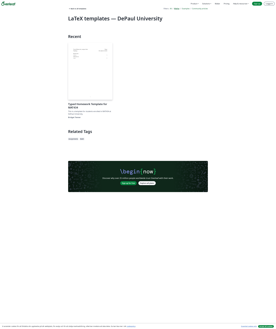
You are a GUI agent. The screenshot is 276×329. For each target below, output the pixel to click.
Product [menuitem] (194, 3)
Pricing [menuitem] (226, 3)
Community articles (200, 8)
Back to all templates (77, 9)
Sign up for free (128, 183)
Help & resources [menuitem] (240, 3)
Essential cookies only (249, 326)
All (171, 8)
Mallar (177, 8)
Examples (186, 8)
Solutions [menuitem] (206, 3)
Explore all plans (147, 183)
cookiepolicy (131, 326)
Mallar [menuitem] (217, 3)
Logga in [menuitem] (269, 3)
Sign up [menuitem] (257, 3)
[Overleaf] (8, 3)
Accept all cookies (266, 326)
